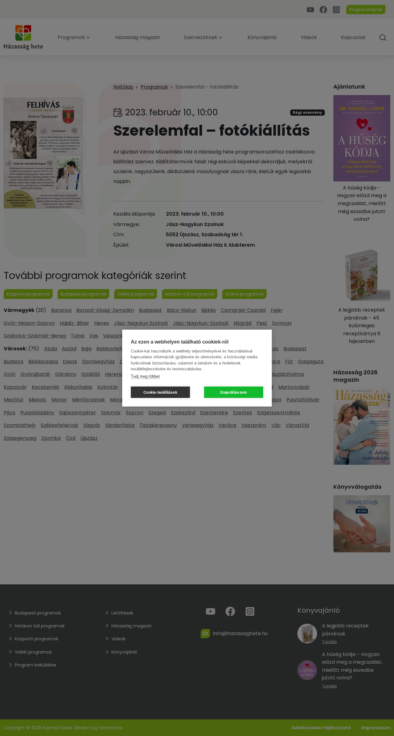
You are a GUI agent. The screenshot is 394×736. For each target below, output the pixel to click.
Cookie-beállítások (160, 392)
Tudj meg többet (145, 376)
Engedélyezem (233, 392)
